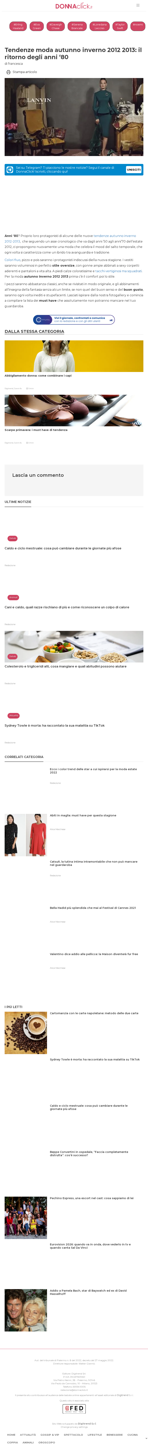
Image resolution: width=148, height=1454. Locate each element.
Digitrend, (9, 388)
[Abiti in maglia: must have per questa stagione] (84, 823)
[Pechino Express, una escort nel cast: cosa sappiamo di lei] (93, 1206)
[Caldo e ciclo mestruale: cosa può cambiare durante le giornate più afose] (96, 1114)
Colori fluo (12, 260)
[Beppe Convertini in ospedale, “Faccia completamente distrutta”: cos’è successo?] (96, 1160)
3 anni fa (18, 388)
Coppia (12, 1442)
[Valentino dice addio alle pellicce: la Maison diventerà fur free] (95, 962)
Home (11, 1434)
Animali (28, 1442)
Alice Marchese (57, 829)
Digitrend (122, 1395)
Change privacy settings (74, 1426)
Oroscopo (46, 1442)
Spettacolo (73, 1434)
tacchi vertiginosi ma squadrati (118, 271)
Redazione (10, 565)
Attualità (28, 1434)
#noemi (138, 24)
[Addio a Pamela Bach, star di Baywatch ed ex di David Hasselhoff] (96, 1298)
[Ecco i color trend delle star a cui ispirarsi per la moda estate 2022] (96, 777)
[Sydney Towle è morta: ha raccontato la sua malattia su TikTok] (96, 1067)
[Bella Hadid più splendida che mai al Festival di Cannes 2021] (94, 916)
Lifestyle (95, 1434)
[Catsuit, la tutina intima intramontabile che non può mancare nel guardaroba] (96, 869)
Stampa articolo (25, 72)
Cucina (132, 1434)
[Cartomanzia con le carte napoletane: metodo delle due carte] (95, 1021)
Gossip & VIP (49, 1434)
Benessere (115, 1434)
